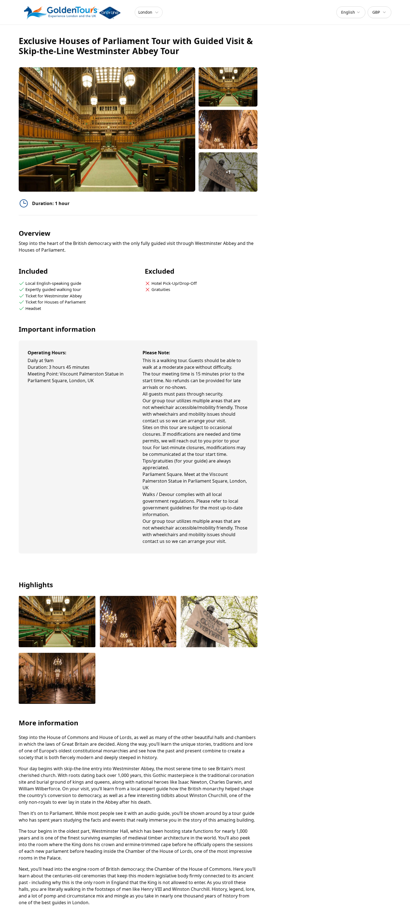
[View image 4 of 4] (57, 679)
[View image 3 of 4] (219, 622)
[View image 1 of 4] (228, 87)
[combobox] (350, 12)
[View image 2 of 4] (228, 129)
